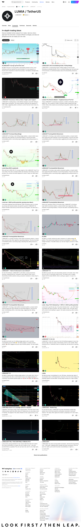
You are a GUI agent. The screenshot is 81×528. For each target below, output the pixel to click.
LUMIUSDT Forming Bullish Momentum (52, 134)
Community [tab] (15, 25)
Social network (58, 469)
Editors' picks (57, 483)
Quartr (19, 485)
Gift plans (42, 474)
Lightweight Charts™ (73, 472)
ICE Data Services (16, 477)
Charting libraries (72, 471)
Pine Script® (28, 506)
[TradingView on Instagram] (10, 471)
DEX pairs (27, 480)
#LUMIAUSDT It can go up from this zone (13, 65)
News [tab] (9, 25)
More (53, 2)
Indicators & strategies (59, 487)
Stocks (26, 473)
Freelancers (57, 490)
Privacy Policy (43, 513)
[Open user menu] (69, 2)
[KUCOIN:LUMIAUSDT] (3, 165)
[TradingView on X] (3, 471)
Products (27, 2)
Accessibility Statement (45, 515)
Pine (26, 482)
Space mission (43, 494)
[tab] (6, 40)
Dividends (27, 495)
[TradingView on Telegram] (15, 471)
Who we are (42, 492)
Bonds (26, 476)
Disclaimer (42, 511)
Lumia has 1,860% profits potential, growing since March (17, 202)
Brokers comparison (44, 480)
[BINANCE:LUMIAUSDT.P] (43, 234)
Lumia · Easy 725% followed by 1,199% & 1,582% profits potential (60, 305)
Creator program (58, 474)
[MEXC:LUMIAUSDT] (3, 63)
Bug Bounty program (44, 518)
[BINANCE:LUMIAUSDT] (43, 63)
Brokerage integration (73, 480)
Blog (41, 495)
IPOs (26, 497)
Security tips (42, 517)
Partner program (72, 482)
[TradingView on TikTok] (18, 471)
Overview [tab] (4, 25)
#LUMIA (44, 236)
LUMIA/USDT (45, 441)
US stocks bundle (43, 488)
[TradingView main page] (3, 2)
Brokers (48, 2)
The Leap (42, 482)
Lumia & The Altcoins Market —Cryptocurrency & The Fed (57, 99)
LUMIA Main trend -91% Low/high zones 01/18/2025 (16, 407)
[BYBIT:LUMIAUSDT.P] (3, 97)
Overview (42, 478)
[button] (30, 2)
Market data (42, 472)
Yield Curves (28, 502)
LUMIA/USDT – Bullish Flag (49, 407)
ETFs (26, 475)
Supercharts (28, 469)
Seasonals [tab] (28, 25)
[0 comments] (33, 73)
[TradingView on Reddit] (21, 471)
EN (65, 2)
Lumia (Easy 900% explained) (10, 168)
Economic (27, 492)
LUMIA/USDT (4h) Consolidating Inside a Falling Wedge (57, 65)
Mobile (26, 510)
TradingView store (43, 503)
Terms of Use (42, 510)
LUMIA (44, 373)
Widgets (70, 469)
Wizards (56, 488)
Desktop (27, 511)
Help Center (42, 497)
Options (27, 503)
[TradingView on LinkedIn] (13, 471)
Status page (42, 520)
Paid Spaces (57, 491)
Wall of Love (57, 471)
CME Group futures (44, 486)
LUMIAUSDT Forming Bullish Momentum (53, 168)
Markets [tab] (35, 25)
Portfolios (27, 500)
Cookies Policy (43, 514)
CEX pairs (27, 479)
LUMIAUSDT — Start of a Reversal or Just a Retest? (16, 270)
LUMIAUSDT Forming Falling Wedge (12, 134)
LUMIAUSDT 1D (46, 270)
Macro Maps (28, 505)
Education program (73, 483)
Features (41, 469)
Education (57, 482)
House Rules (57, 475)
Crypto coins (28, 478)
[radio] (75, 40)
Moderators (57, 476)
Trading (56, 480)
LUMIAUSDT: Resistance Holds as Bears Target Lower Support (19, 99)
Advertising (71, 479)
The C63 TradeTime (44, 506)
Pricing (41, 471)
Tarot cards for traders (44, 505)
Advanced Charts (72, 474)
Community (35, 2)
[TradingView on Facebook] (5, 471)
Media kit (42, 499)
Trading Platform (72, 475)
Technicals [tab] (22, 25)
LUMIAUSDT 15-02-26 (48, 339)
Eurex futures (42, 487)
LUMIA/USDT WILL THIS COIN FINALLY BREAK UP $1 (16, 441)
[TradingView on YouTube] (8, 471)
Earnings (27, 494)
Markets (42, 2)
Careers (41, 498)
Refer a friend (57, 472)
